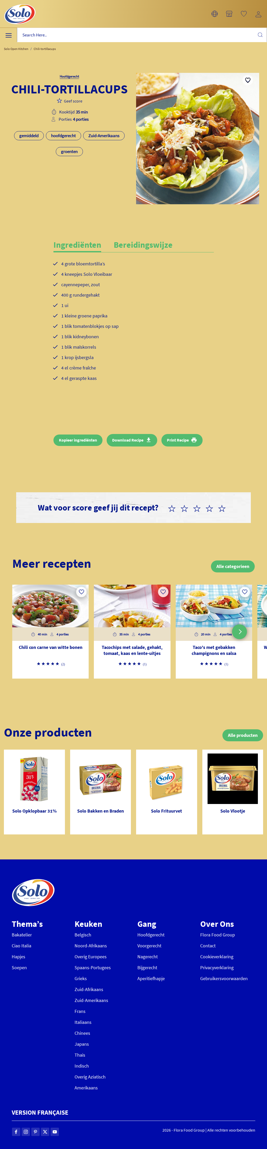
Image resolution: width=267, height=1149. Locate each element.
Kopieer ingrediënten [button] (78, 440)
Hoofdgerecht (151, 935)
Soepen (19, 968)
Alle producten (243, 735)
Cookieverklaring (216, 957)
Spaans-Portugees (93, 968)
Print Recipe (178, 440)
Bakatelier (22, 935)
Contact (208, 946)
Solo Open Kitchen (16, 49)
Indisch (82, 1066)
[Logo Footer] (33, 882)
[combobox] (142, 35)
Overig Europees (91, 957)
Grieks (81, 978)
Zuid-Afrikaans (89, 989)
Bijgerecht (147, 968)
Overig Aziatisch (90, 1077)
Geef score (73, 101)
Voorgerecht (149, 946)
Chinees (82, 1033)
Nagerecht (147, 957)
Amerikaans (86, 1088)
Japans (82, 1044)
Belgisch (83, 935)
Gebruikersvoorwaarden (224, 978)
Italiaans (83, 1022)
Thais (80, 1055)
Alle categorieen (232, 566)
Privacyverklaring (217, 968)
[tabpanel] (133, 325)
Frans (80, 1011)
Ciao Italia (21, 946)
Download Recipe (127, 440)
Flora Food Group (217, 935)
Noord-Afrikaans (91, 946)
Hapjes (18, 957)
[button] (214, 13)
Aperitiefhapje (151, 978)
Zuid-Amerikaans (91, 1000)
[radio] (174, 508)
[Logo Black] (20, 3)
